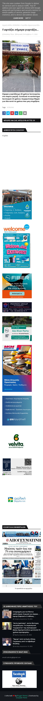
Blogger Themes (22, 696)
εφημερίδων (29, 588)
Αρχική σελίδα (7, 25)
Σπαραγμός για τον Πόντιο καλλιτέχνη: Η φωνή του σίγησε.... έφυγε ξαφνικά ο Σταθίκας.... (26, 614)
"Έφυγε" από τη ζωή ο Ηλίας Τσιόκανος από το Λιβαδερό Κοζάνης (24, 641)
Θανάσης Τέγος (9, 34)
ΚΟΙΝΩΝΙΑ (16, 25)
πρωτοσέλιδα (20, 588)
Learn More (18, 18)
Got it (28, 18)
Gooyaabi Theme (21, 698)
